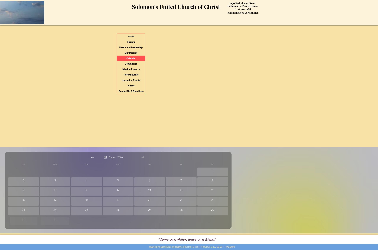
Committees (131, 63)
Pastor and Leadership (131, 47)
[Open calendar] (105, 157)
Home (131, 36)
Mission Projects (131, 69)
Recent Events (131, 74)
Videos (131, 85)
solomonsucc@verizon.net (243, 12)
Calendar (131, 58)
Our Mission (131, 53)
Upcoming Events (131, 80)
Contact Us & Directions (131, 91)
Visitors (131, 42)
